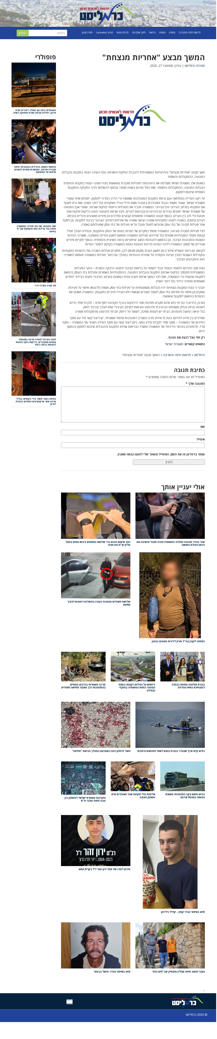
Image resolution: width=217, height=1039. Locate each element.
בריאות (152, 32)
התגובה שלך (195, 383)
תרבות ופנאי (122, 32)
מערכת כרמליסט (195, 66)
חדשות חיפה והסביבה (190, 32)
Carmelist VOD (104, 32)
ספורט (172, 32)
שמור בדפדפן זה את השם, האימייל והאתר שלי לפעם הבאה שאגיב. (160, 454)
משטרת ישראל (174, 344)
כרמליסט (199, 355)
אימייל (200, 439)
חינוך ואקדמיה (139, 32)
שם (203, 427)
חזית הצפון (87, 32)
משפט (162, 32)
